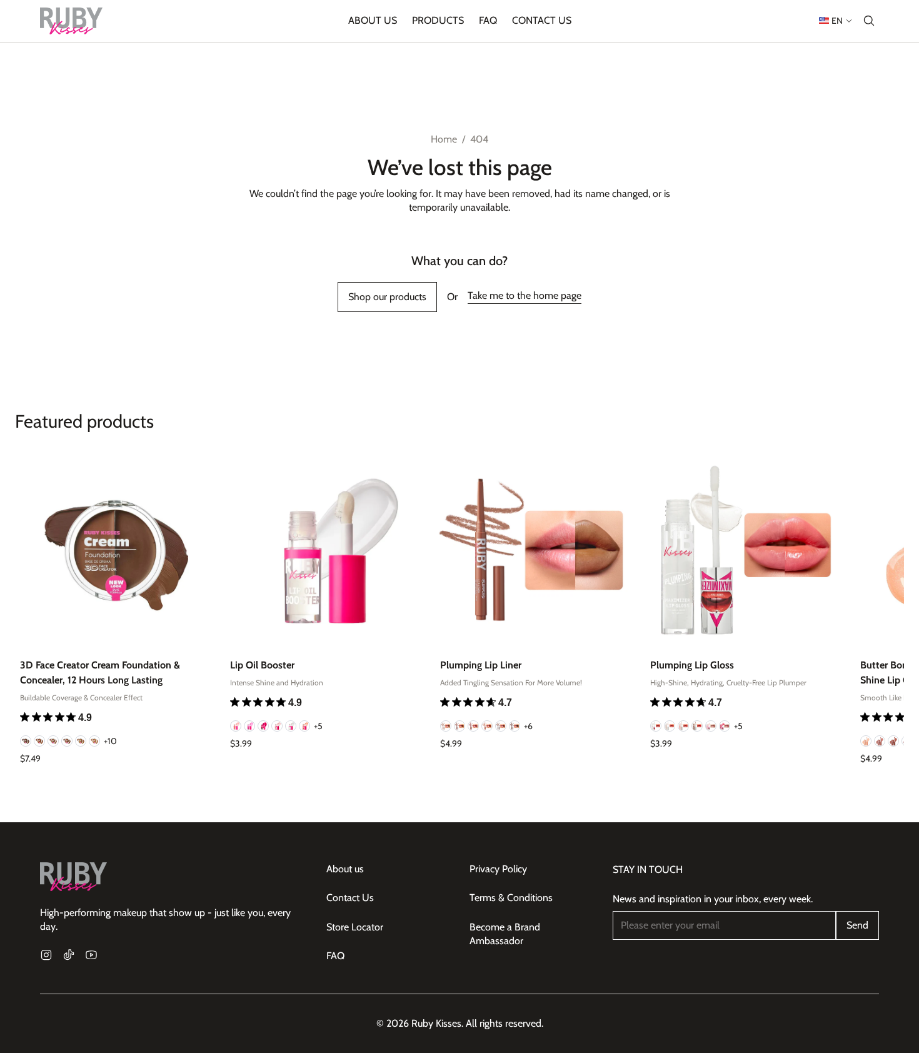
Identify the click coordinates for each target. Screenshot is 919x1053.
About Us (372, 20)
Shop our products (387, 297)
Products (438, 20)
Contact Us (541, 20)
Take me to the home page (524, 295)
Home (444, 139)
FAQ (488, 20)
